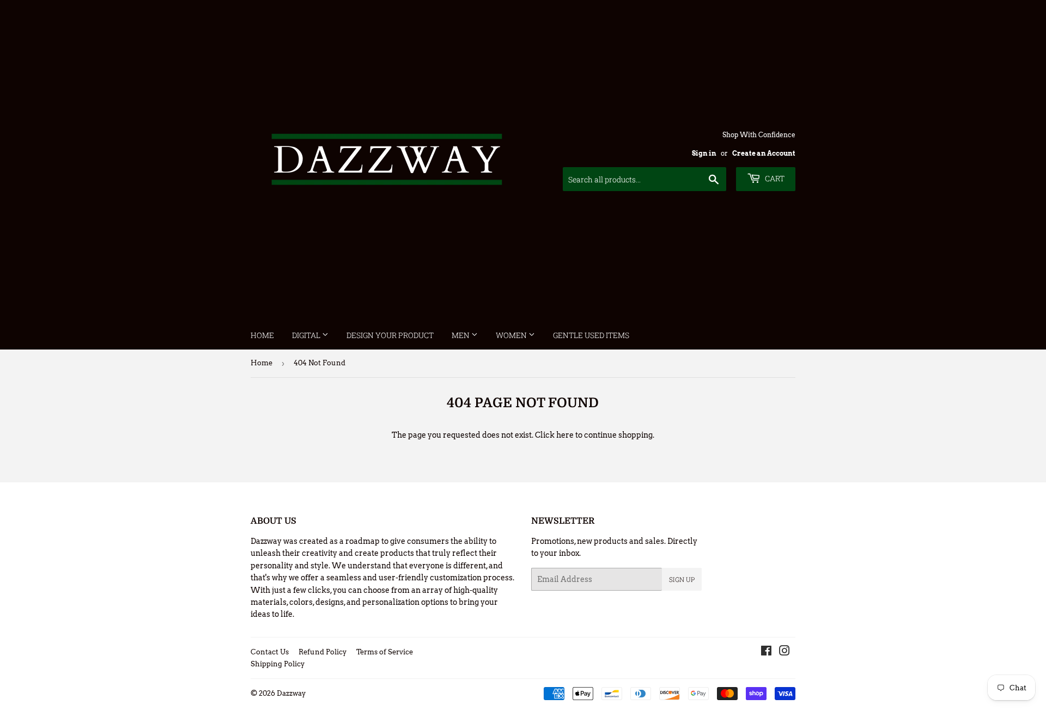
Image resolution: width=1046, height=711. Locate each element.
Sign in (704, 153)
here (565, 435)
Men (461, 335)
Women (512, 335)
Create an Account (763, 153)
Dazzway (291, 693)
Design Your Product (390, 335)
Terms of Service (384, 652)
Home (262, 335)
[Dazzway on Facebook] (766, 652)
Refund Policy (322, 652)
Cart (773, 178)
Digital (307, 335)
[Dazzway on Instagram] (784, 652)
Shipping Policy (278, 664)
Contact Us (270, 652)
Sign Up (682, 579)
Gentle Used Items (591, 335)
